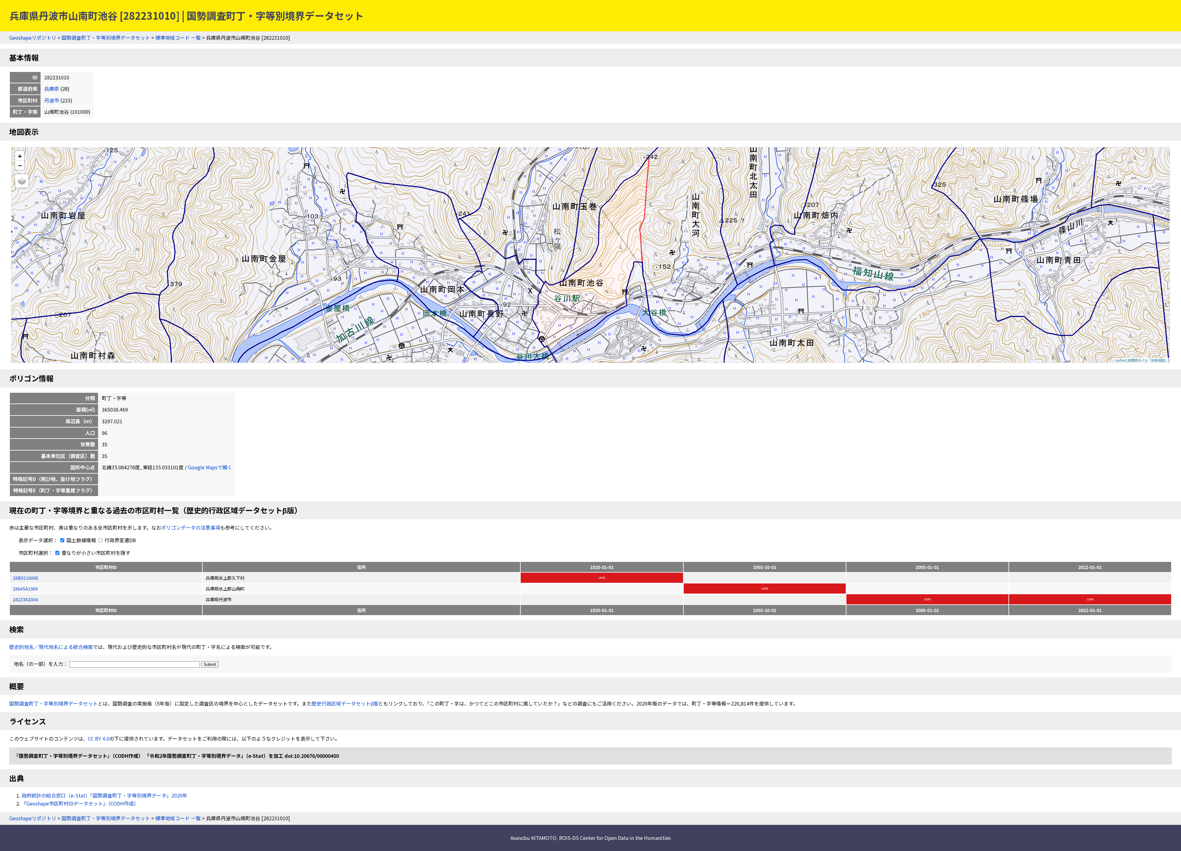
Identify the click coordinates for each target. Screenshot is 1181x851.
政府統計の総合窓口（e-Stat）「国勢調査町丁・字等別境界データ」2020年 (104, 795)
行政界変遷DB (119, 540)
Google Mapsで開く (210, 467)
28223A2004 (25, 599)
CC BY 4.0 (98, 738)
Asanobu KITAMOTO (533, 837)
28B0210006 (25, 578)
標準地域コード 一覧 (178, 37)
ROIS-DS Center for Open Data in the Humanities (615, 837)
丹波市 (51, 100)
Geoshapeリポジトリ (32, 37)
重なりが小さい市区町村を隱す (95, 552)
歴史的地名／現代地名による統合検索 (51, 646)
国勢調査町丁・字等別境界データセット (106, 37)
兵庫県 (51, 88)
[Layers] (22, 181)
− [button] (20, 165)
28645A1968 (25, 588)
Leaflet (1119, 360)
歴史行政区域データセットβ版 (345, 703)
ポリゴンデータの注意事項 (190, 527)
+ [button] (20, 156)
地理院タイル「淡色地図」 (1147, 360)
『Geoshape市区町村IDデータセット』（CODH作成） (80, 803)
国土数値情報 (81, 540)
